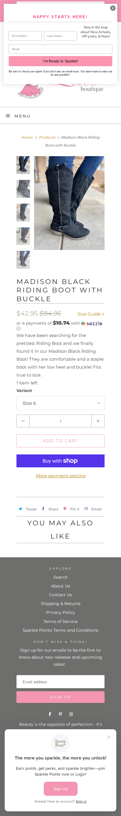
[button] (60, 325)
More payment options (60, 475)
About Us (60, 586)
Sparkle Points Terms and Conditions (60, 630)
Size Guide (90, 314)
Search (60, 577)
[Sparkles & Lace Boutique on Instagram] (71, 714)
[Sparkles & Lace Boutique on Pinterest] (60, 714)
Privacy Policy (60, 612)
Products (47, 137)
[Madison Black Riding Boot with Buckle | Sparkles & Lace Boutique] (69, 203)
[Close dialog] (113, 8)
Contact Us (60, 594)
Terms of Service (60, 621)
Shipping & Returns (60, 603)
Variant (24, 390)
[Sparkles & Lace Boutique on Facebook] (50, 714)
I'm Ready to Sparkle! (60, 61)
